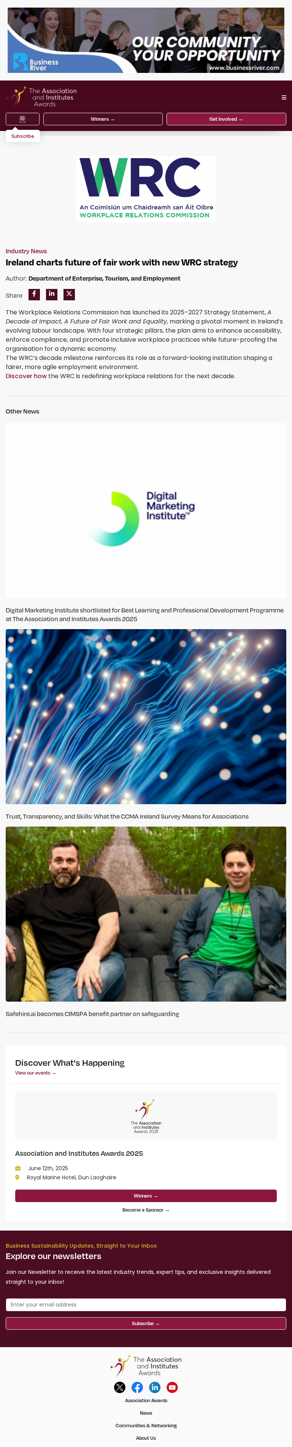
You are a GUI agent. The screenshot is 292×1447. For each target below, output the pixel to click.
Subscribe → (146, 1323)
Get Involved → (226, 119)
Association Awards (146, 1400)
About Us (146, 1438)
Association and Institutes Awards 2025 (79, 1153)
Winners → (103, 119)
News (146, 1413)
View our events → (36, 1073)
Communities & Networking (146, 1425)
